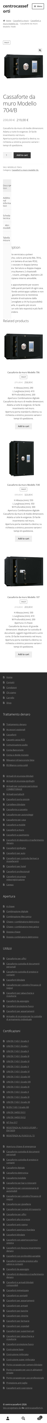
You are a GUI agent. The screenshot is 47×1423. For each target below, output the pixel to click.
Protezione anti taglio (16, 1382)
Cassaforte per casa (16, 819)
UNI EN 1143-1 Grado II (17, 1051)
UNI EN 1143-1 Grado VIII (18, 1081)
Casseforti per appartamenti (20, 1011)
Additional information (7, 201)
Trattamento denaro (16, 724)
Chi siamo (11, 692)
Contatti (10, 682)
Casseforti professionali (18, 871)
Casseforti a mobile (15, 824)
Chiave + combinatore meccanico (22, 926)
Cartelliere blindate (15, 804)
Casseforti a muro (21, 20)
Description (7, 187)
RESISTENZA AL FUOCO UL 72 (20, 1135)
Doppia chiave (13, 931)
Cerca (23, 1418)
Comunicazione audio (17, 744)
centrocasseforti (15, 8)
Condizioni (11, 687)
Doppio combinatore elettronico (22, 936)
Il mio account (8, 1418)
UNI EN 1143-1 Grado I (17, 1046)
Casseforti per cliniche (17, 1315)
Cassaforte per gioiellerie (18, 1204)
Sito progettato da (12, 1407)
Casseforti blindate (15, 979)
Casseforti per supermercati (20, 1331)
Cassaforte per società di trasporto (23, 1209)
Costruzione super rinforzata (20, 1359)
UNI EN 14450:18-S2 (16, 1117)
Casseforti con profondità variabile (23, 1256)
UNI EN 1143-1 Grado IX (17, 1086)
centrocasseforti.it (34, 1407)
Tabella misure (6, 239)
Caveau (10, 884)
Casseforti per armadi (17, 1305)
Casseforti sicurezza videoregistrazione (16, 878)
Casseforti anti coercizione (19, 1388)
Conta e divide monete (17, 755)
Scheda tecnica (6, 217)
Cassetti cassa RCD (15, 739)
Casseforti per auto (15, 853)
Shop (8, 702)
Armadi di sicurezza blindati (19, 776)
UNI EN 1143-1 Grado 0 (17, 1041)
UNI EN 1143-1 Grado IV (18, 1061)
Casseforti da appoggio (17, 1001)
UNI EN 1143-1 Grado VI (18, 1071)
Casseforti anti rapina (17, 1224)
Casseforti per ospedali (17, 1326)
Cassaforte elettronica (17, 1172)
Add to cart (22, 155)
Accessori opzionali (15, 729)
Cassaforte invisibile (16, 1177)
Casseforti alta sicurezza (18, 1219)
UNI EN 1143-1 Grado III (17, 1056)
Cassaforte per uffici (16, 958)
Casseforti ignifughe (16, 848)
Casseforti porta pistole (18, 799)
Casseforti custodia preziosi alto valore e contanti (22, 1263)
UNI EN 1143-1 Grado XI (17, 1097)
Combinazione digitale (17, 911)
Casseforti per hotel (16, 866)
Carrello (10, 697)
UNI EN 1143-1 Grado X (17, 1091)
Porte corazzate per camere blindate (24, 1364)
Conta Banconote (15, 750)
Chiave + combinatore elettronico (22, 921)
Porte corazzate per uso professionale (25, 1377)
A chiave (10, 906)
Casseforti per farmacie (17, 1320)
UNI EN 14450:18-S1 (16, 1112)
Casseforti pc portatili (17, 1295)
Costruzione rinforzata (17, 1354)
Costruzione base (15, 1349)
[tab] (7, 185)
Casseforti (11, 734)
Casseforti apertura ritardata (20, 1229)
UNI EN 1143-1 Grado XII (18, 1102)
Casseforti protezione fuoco (20, 1006)
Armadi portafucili (15, 794)
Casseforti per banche (17, 1310)
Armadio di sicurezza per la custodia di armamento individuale (24, 1018)
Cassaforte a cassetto (17, 809)
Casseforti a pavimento (17, 834)
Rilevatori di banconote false (20, 760)
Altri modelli (6, 226)
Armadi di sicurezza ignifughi (20, 781)
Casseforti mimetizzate (17, 1290)
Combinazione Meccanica (18, 916)
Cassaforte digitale (15, 1167)
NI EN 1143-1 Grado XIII (17, 1107)
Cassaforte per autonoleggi (19, 814)
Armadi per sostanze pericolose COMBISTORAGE (22, 788)
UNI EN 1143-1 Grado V (17, 1066)
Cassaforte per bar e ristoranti (21, 1182)
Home (8, 20)
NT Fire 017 (11, 1122)
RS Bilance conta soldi (17, 765)
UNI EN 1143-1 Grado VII (18, 1076)
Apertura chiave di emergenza (21, 1146)
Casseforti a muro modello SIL (25, 170)
